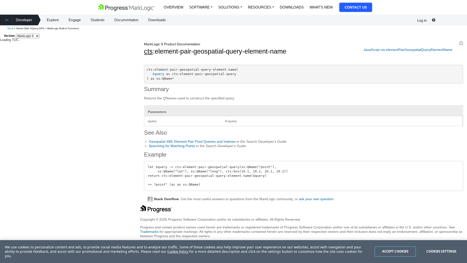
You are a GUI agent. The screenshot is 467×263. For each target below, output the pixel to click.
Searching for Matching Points (172, 146)
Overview (173, 7)
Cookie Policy (177, 251)
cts (148, 51)
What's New (321, 7)
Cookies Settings (441, 251)
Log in (422, 20)
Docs (10, 28)
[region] (233, 251)
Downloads (292, 7)
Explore (53, 20)
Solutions (228, 7)
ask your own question (316, 199)
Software (199, 7)
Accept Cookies (395, 251)
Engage (75, 20)
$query (158, 74)
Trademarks (149, 232)
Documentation (126, 20)
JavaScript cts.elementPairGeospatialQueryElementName (408, 50)
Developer (24, 20)
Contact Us (356, 7)
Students (97, 20)
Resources (259, 7)
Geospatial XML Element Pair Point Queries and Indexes (192, 141)
